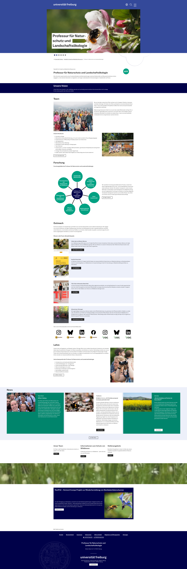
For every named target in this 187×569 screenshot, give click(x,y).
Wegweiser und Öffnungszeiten (112, 534)
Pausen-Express (93, 138)
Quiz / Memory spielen (78, 249)
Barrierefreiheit (70, 534)
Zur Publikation (76, 268)
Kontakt (61, 534)
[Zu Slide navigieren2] (59, 55)
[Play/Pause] (55, 55)
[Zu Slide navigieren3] (61, 55)
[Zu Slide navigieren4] (63, 55)
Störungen (125, 534)
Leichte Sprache (88, 537)
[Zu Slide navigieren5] (65, 55)
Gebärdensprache (99, 537)
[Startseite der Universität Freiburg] (65, 4)
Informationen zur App (78, 319)
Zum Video (75, 292)
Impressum (79, 534)
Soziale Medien (93, 564)
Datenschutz (88, 534)
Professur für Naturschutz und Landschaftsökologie (70, 41)
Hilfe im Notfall (98, 534)
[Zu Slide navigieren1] (57, 55)
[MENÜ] (135, 5)
